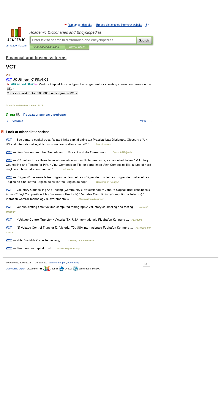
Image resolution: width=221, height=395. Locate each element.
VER (143, 121)
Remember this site (80, 24)
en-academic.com (16, 45)
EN (147, 24)
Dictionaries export (15, 268)
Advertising (73, 262)
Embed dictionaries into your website (119, 24)
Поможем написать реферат (44, 114)
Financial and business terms (47, 47)
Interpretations (77, 47)
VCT (9, 139)
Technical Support (56, 262)
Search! (144, 40)
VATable (17, 121)
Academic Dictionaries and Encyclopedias (66, 32)
